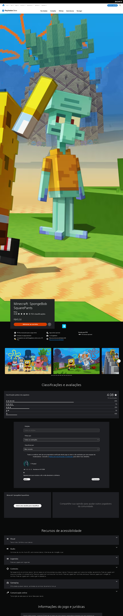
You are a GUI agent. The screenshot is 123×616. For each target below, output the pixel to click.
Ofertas (61, 11)
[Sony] (118, 3)
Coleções (53, 11)
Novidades (43, 11)
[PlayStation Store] (10, 10)
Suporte (43, 5)
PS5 (12, 5)
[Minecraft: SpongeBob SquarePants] (28, 361)
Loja (7, 5)
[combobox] (61, 430)
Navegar (79, 11)
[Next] (119, 361)
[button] (56, 340)
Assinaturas (70, 11)
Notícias (37, 5)
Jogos (16, 5)
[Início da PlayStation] (3, 5)
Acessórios (29, 5)
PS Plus (22, 5)
